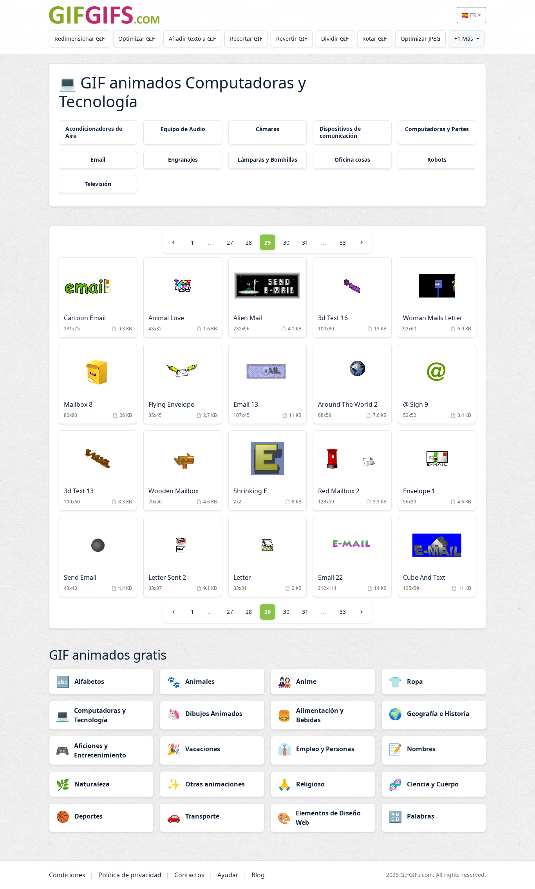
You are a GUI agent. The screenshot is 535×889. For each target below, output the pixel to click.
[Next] (361, 242)
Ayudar (228, 875)
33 (343, 242)
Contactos (189, 875)
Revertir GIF (291, 38)
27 (230, 242)
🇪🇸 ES (469, 15)
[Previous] (173, 242)
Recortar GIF (246, 38)
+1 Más (463, 38)
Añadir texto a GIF (192, 38)
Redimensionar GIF (79, 38)
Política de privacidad (129, 875)
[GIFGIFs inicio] (104, 15)
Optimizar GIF (136, 38)
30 (286, 242)
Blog (258, 875)
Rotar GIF (374, 38)
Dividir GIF (335, 38)
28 (249, 242)
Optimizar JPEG (420, 38)
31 (305, 242)
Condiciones (67, 875)
